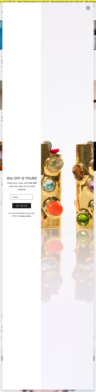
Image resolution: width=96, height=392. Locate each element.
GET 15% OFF (21, 206)
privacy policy (25, 216)
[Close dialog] (88, 8)
